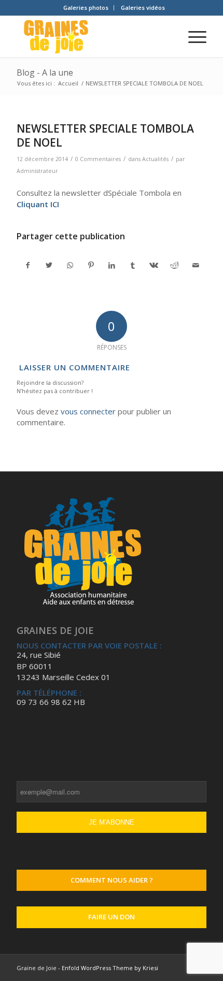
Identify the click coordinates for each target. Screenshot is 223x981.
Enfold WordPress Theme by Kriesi (110, 968)
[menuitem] (86, 7)
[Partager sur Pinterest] (90, 265)
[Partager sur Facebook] (27, 265)
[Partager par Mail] (195, 265)
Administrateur (37, 171)
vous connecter (88, 411)
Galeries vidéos (143, 7)
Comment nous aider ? (112, 880)
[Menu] (192, 36)
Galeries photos (85, 7)
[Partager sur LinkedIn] (112, 265)
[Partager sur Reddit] (174, 265)
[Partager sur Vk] (154, 265)
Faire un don (111, 916)
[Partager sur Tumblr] (132, 265)
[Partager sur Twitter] (49, 265)
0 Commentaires (98, 159)
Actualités (155, 159)
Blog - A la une (45, 72)
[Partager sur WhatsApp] (70, 265)
